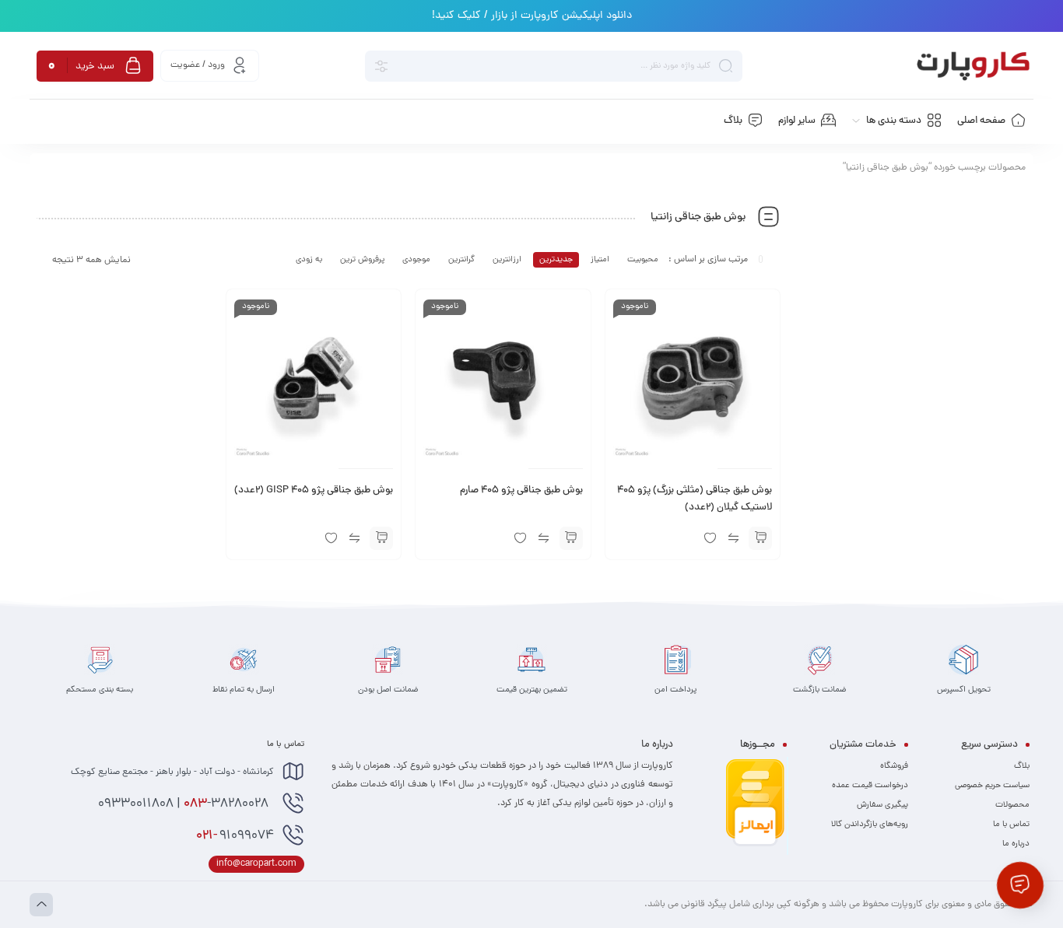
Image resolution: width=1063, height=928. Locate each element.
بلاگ (1022, 766)
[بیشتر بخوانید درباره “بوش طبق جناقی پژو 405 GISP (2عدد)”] (381, 538)
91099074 (235, 836)
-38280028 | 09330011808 (185, 804)
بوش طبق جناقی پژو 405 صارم (521, 491)
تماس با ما (1011, 824)
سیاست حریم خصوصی (992, 785)
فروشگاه (894, 766)
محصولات (1012, 805)
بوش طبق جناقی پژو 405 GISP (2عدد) (313, 491)
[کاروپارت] (973, 66)
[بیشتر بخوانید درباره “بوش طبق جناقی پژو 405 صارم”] (571, 538)
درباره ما (1016, 844)
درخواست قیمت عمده (870, 785)
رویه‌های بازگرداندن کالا (869, 824)
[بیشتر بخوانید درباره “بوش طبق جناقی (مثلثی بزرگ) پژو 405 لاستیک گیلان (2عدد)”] (760, 538)
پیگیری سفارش (882, 805)
